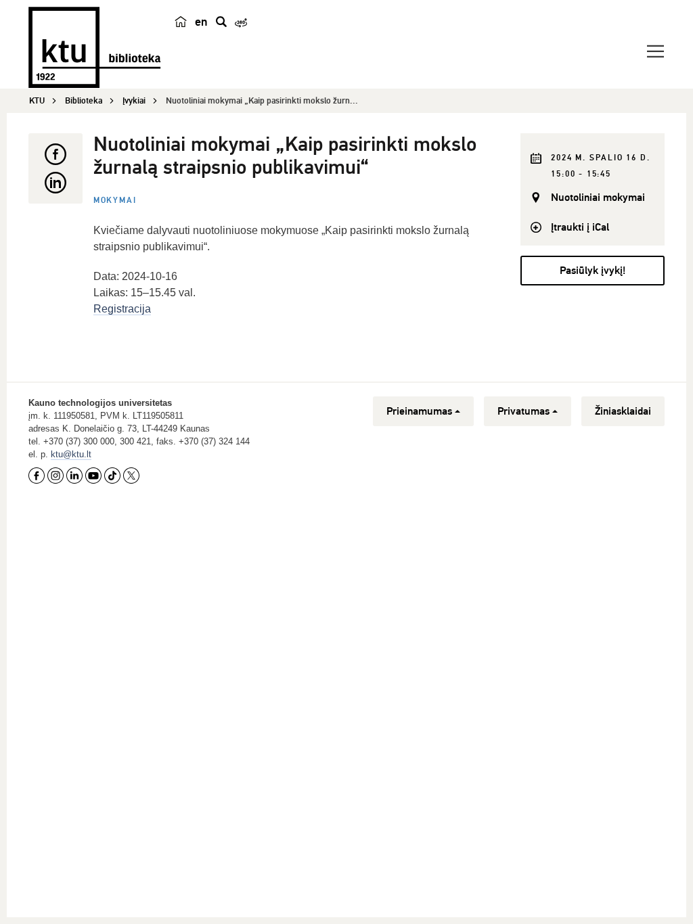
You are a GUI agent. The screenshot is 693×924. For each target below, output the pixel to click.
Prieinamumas (419, 411)
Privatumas (523, 411)
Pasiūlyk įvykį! (592, 270)
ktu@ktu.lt (71, 454)
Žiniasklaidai (623, 411)
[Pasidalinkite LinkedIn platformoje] (55, 182)
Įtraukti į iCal (580, 227)
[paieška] (221, 21)
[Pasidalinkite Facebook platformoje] (55, 154)
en (201, 21)
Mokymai (115, 200)
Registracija (122, 309)
